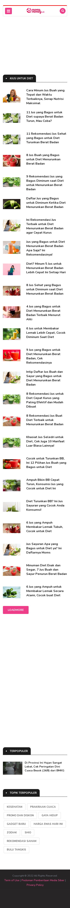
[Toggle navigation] (8, 11)
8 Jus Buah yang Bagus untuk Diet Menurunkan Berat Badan (43, 159)
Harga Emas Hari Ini (48, 824)
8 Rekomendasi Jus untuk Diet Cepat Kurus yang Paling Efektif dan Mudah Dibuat (45, 400)
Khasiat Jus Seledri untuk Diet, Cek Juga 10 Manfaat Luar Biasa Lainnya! (45, 441)
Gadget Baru (16, 824)
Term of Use (11, 880)
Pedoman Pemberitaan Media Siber (43, 880)
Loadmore (16, 610)
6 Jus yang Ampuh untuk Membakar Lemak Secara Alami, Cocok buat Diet (45, 591)
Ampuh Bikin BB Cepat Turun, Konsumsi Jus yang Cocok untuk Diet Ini (44, 484)
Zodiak (12, 832)
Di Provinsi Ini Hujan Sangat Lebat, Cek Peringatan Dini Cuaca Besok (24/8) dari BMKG (44, 766)
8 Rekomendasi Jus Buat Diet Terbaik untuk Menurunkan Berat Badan (44, 420)
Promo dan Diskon (20, 815)
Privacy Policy (35, 885)
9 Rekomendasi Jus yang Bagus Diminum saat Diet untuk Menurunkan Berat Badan (45, 182)
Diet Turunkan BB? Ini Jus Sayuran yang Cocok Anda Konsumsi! (45, 505)
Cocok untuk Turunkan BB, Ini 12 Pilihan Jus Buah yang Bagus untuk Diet (46, 462)
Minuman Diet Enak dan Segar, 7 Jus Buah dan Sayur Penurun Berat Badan (46, 569)
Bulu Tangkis (16, 849)
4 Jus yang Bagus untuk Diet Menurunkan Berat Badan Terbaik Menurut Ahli (43, 312)
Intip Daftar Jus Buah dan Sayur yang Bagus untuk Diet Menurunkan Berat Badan (44, 378)
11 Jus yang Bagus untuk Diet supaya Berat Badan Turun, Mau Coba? (44, 116)
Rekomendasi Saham (21, 841)
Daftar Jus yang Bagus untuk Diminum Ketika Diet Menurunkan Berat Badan (46, 202)
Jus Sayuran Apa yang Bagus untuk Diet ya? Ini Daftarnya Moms (44, 548)
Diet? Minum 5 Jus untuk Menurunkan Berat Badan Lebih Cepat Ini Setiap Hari (46, 268)
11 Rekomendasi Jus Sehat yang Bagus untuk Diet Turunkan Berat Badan (46, 138)
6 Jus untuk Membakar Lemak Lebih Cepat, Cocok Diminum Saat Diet (46, 332)
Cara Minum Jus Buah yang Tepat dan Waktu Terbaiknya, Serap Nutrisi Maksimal (45, 96)
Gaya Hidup (50, 815)
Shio (28, 832)
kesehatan (14, 807)
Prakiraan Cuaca (43, 807)
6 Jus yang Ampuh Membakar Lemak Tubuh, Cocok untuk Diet (44, 526)
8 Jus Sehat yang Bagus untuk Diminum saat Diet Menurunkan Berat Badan (44, 289)
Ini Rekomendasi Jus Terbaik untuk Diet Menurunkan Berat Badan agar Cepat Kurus (44, 226)
